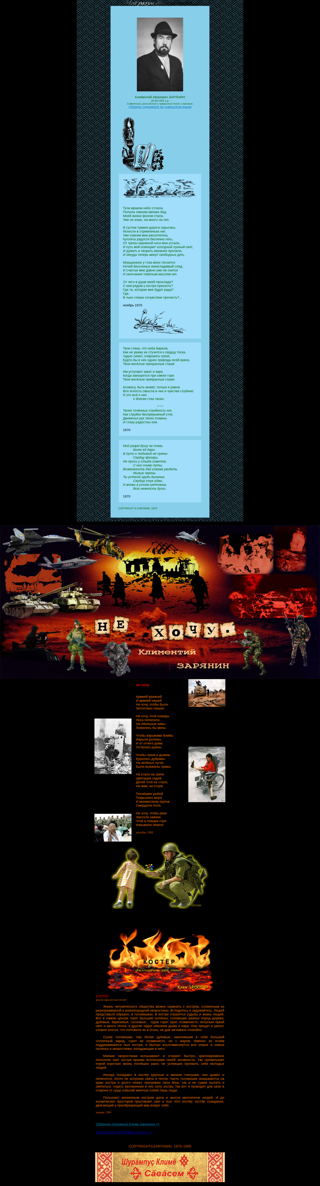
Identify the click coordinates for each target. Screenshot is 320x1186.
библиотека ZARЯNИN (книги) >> (124, 1132)
